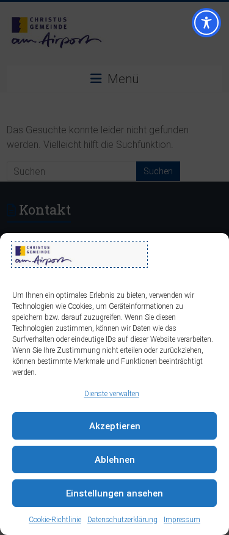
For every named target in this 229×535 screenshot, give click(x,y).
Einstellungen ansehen (114, 493)
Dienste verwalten (111, 393)
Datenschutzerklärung (122, 519)
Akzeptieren (114, 426)
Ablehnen (115, 459)
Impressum (182, 519)
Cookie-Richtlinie (55, 519)
